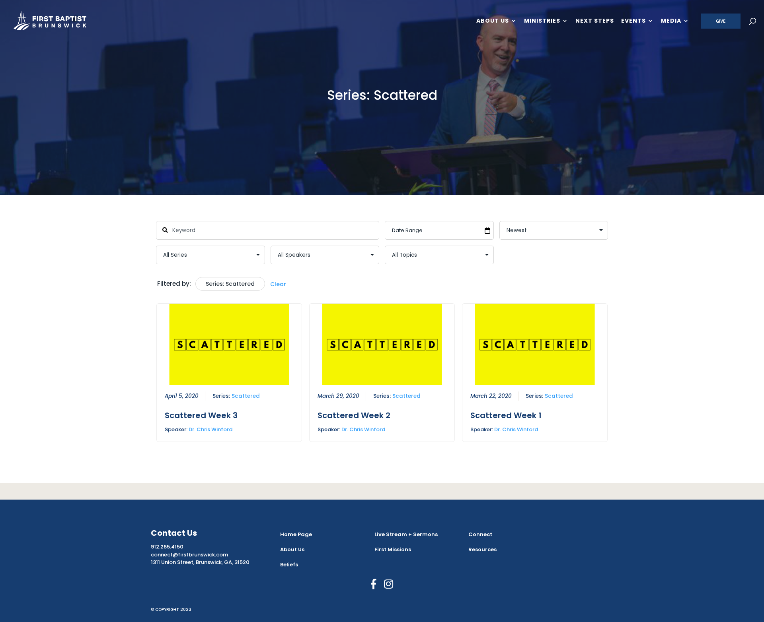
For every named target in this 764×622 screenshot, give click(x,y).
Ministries (542, 21)
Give (721, 21)
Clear (278, 284)
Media (671, 21)
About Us (492, 21)
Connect (480, 534)
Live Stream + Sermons (406, 534)
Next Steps (594, 21)
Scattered (246, 396)
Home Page (296, 534)
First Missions (392, 549)
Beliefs (289, 564)
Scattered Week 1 (506, 415)
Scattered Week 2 (354, 415)
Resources (482, 549)
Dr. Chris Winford (210, 429)
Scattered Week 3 (201, 415)
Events (633, 21)
